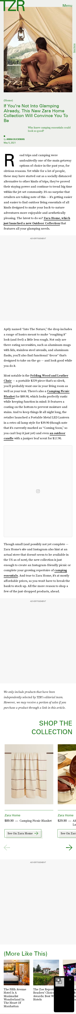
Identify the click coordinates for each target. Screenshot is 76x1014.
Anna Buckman (15, 139)
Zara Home (74, 48)
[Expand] (58, 979)
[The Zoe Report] (12, 5)
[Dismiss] (70, 979)
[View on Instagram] (38, 491)
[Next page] (69, 848)
